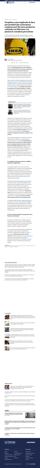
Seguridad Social (17, 454)
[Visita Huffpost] (32, 2)
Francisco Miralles (11, 59)
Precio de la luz (11, 0)
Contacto (27, 459)
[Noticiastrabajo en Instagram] (30, 464)
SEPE (15, 456)
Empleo (6, 451)
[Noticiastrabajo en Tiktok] (31, 464)
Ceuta (15, 0)
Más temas (16, 457)
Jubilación (16, 451)
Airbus (18, 0)
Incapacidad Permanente (9, 456)
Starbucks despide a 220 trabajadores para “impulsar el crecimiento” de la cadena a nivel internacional (22, 112)
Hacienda (6, 457)
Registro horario (27, 0)
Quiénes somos (28, 451)
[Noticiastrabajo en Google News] (34, 464)
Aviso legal (27, 456)
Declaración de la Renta (9, 454)
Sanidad (32, 0)
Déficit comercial (22, 0)
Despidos (6, 246)
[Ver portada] (10, 2)
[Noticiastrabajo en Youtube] (33, 464)
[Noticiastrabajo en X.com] (28, 464)
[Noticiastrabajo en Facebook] (27, 464)
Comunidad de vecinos (18, 453)
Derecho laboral (11, 246)
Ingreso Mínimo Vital (8, 459)
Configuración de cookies (30, 453)
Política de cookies (29, 454)
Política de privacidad (29, 457)
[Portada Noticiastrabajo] (10, 442)
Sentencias (16, 246)
